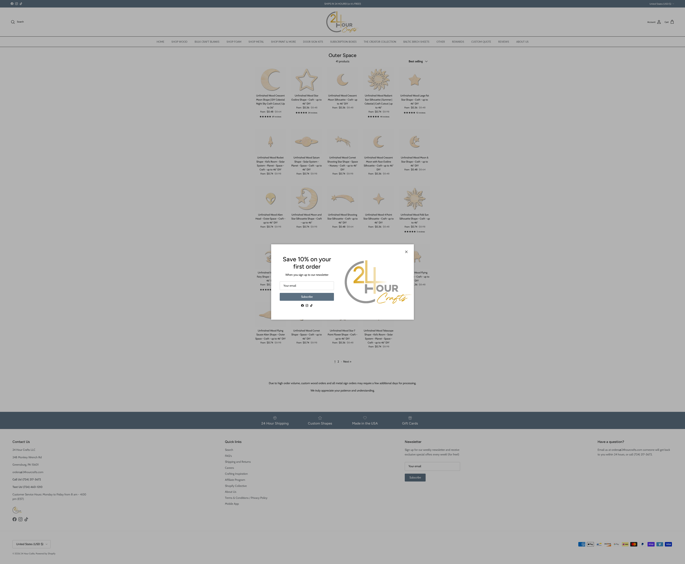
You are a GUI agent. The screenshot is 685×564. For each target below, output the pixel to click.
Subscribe (307, 296)
